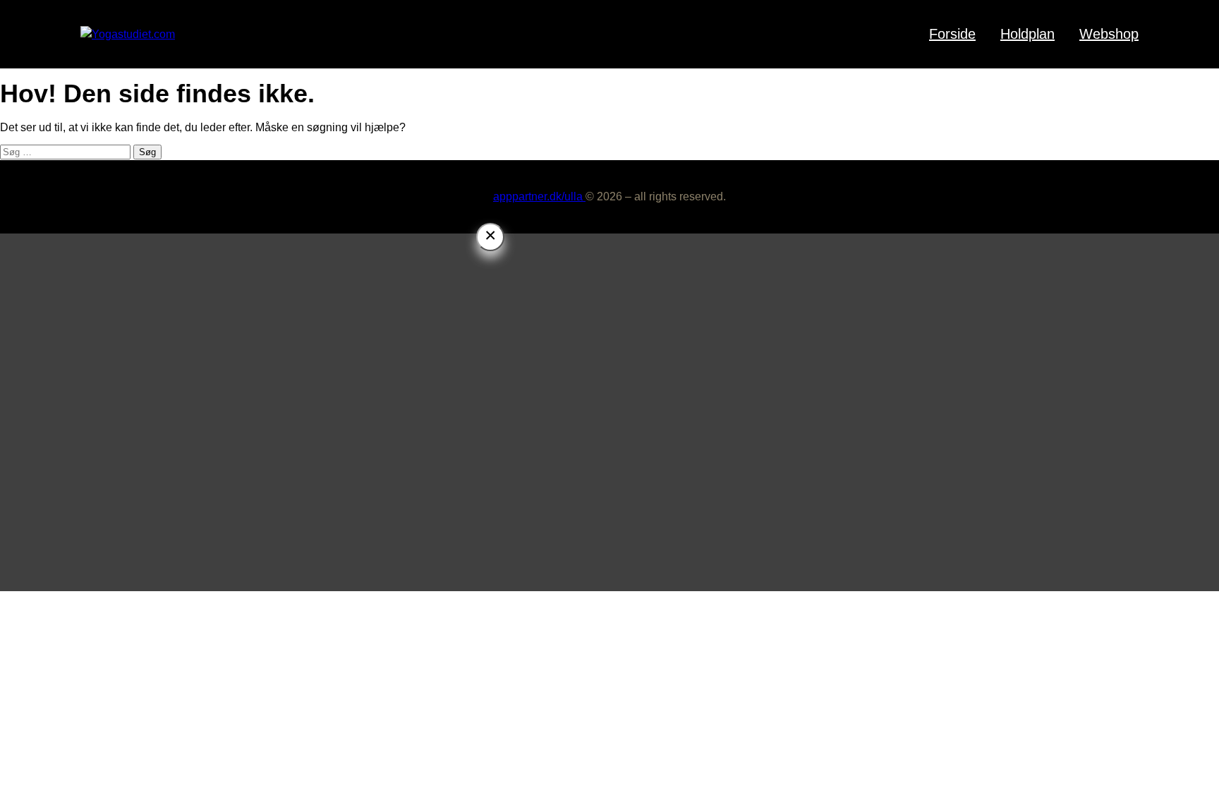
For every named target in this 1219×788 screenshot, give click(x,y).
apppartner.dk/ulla (539, 196)
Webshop (1109, 34)
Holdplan (1027, 34)
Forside (952, 34)
